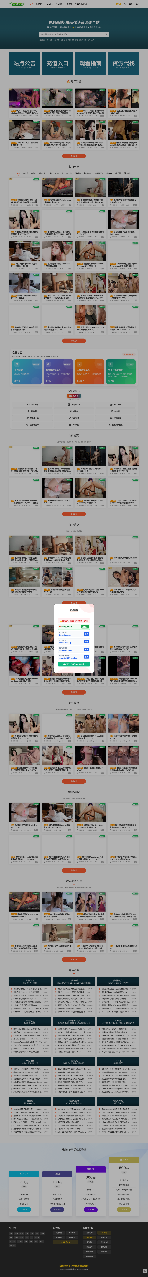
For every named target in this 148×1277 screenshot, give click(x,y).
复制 (86, 634)
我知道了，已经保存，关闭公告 (74, 664)
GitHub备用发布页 (65, 650)
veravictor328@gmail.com (68, 658)
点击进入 (85, 627)
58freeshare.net (65, 635)
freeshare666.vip (65, 643)
